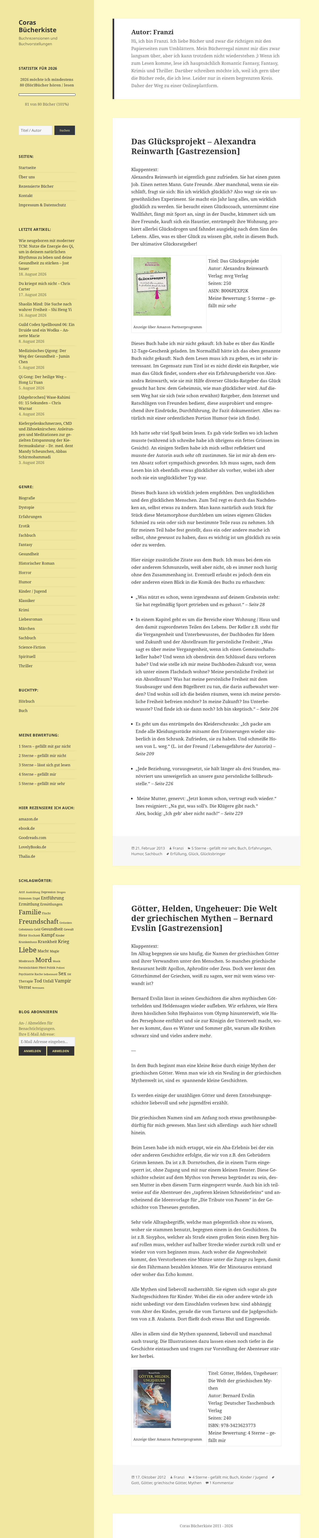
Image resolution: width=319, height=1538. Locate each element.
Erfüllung (178, 853)
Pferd (42, 968)
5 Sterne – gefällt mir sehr (42, 783)
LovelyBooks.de (32, 847)
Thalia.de (27, 856)
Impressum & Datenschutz (42, 204)
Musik (56, 961)
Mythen (195, 1482)
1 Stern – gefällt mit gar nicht (45, 746)
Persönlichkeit (28, 968)
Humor (25, 581)
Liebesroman (30, 619)
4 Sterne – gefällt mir (37, 774)
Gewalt (69, 929)
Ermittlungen (51, 904)
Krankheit (47, 941)
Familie (30, 912)
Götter (146, 1482)
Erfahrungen (30, 516)
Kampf (48, 935)
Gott (135, 1482)
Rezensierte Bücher (36, 186)
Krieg (63, 941)
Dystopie (26, 507)
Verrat (25, 987)
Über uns (27, 177)
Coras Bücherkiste (38, 26)
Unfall (48, 981)
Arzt (22, 892)
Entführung (52, 898)
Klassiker (27, 600)
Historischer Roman (36, 563)
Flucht (46, 913)
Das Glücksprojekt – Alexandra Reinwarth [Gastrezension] (193, 146)
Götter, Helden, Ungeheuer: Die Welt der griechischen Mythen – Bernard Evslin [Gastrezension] (204, 918)
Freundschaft (39, 921)
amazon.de (28, 819)
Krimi (24, 609)
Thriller (26, 665)
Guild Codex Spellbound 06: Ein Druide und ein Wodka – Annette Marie (46, 330)
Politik (51, 967)
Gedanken (66, 922)
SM (69, 974)
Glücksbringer (213, 853)
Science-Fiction (32, 647)
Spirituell (27, 656)
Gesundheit (29, 553)
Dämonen (25, 898)
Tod (38, 981)
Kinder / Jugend (33, 591)
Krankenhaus (28, 942)
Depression (48, 892)
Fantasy (25, 544)
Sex (62, 973)
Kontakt (26, 195)
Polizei (60, 967)
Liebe (28, 949)
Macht (43, 951)
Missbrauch (26, 961)
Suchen (65, 130)
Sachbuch (27, 637)
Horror (25, 572)
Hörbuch (27, 701)
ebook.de (27, 828)
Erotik (24, 526)
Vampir (63, 980)
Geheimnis (26, 929)
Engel (36, 898)
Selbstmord (50, 974)
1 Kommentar (221, 1482)
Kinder (60, 935)
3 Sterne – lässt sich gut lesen (44, 764)
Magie (54, 951)
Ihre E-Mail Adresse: (37, 1034)
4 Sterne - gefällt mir (210, 1477)
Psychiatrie (26, 974)
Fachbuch (27, 535)
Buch (23, 710)
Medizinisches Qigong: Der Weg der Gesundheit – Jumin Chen (44, 356)
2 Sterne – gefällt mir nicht (42, 755)
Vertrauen (38, 987)
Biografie (27, 498)
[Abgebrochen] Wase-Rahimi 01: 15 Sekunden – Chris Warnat (44, 403)
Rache (39, 974)
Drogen (61, 892)
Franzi (178, 848)
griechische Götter (170, 1482)
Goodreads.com (32, 837)
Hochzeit (34, 935)
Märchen (27, 628)
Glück (193, 853)
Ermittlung (29, 904)
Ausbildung (33, 892)
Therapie (26, 981)
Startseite (27, 167)
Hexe (23, 935)
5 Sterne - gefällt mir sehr (213, 848)
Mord (43, 959)
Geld (37, 929)
